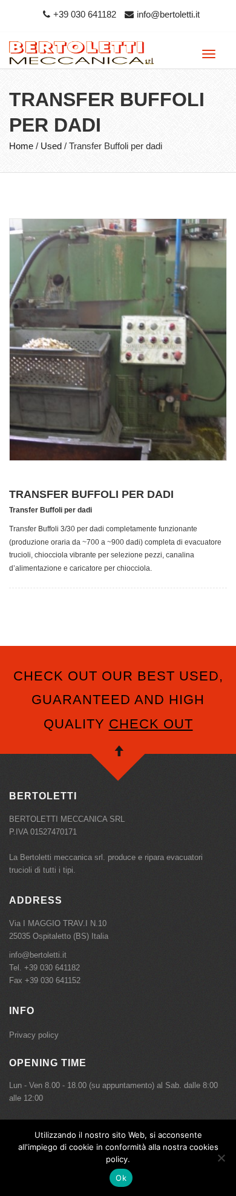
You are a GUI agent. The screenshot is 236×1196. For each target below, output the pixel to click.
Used (51, 146)
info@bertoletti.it (168, 14)
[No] (221, 1158)
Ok (121, 1178)
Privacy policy (34, 1035)
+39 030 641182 (84, 14)
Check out (151, 723)
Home (21, 146)
